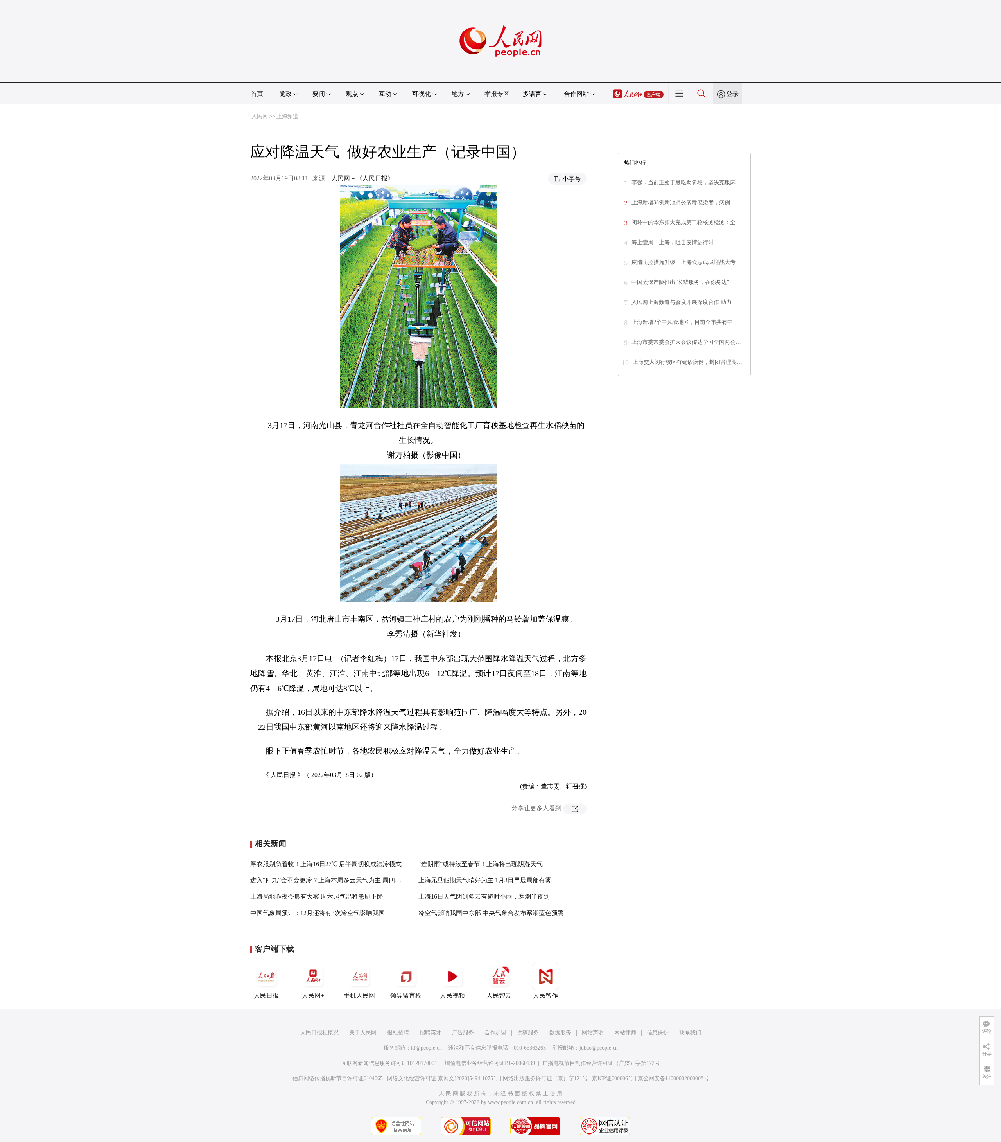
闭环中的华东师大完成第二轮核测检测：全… (686, 222)
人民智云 (498, 995)
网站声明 (593, 1033)
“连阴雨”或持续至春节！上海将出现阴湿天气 (480, 864)
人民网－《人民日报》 (362, 178)
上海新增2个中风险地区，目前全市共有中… (684, 322)
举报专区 (496, 93)
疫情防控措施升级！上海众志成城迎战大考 (683, 262)
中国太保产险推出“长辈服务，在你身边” (680, 282)
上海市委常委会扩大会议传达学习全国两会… (686, 342)
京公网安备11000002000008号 (673, 1078)
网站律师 (625, 1033)
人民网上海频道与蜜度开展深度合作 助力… (684, 302)
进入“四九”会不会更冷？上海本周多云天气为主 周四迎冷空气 (335, 880)
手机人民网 (359, 995)
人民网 (259, 116)
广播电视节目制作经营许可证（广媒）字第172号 (601, 1063)
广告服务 (463, 1033)
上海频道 (287, 116)
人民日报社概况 (319, 1033)
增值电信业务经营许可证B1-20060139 (490, 1063)
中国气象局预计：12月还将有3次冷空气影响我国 (317, 913)
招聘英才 (430, 1033)
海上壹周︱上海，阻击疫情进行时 (672, 242)
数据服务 (560, 1033)
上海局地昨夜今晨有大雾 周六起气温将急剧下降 (316, 896)
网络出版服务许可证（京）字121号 (545, 1078)
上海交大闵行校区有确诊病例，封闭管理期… (687, 362)
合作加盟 (495, 1033)
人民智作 (545, 995)
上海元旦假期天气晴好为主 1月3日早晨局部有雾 (484, 880)
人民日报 (266, 995)
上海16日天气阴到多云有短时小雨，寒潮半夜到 (484, 896)
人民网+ (313, 995)
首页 (257, 93)
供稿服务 (528, 1033)
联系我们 (690, 1033)
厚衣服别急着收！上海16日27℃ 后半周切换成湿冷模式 (326, 864)
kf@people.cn (426, 1048)
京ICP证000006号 (612, 1078)
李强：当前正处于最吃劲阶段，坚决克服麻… (686, 182)
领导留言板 (406, 995)
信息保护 (658, 1033)
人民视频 (452, 995)
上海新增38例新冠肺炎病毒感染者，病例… (683, 202)
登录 (732, 93)
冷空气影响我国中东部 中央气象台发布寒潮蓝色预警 (491, 913)
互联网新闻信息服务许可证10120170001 (389, 1063)
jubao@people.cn (598, 1048)
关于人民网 (363, 1033)
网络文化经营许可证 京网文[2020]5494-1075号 (443, 1078)
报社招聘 (398, 1033)
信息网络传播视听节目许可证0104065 (337, 1078)
